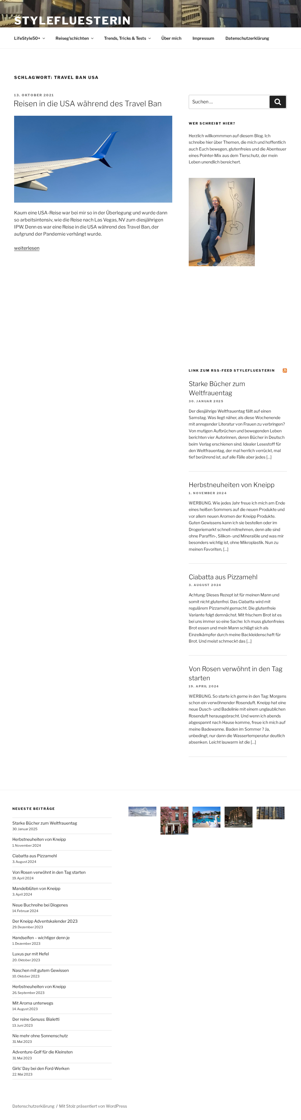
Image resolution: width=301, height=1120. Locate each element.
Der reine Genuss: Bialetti (35, 1019)
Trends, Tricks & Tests (125, 38)
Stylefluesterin (72, 20)
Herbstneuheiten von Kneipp (232, 485)
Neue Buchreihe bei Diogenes (40, 904)
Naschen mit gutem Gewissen (40, 970)
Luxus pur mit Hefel (30, 953)
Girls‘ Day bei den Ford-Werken (40, 1068)
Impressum (203, 38)
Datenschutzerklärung (247, 38)
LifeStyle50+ (27, 38)
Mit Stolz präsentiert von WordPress (93, 1106)
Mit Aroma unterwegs (32, 1002)
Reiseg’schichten (72, 38)
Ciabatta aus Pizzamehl (223, 577)
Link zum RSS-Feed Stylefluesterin (232, 370)
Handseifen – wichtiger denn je (41, 937)
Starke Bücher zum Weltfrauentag (44, 822)
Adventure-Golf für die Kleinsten (42, 1051)
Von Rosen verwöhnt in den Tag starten (49, 872)
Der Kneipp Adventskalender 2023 (45, 921)
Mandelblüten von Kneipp (36, 888)
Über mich (171, 38)
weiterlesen (26, 248)
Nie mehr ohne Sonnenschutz (40, 1035)
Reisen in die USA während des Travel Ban (88, 103)
